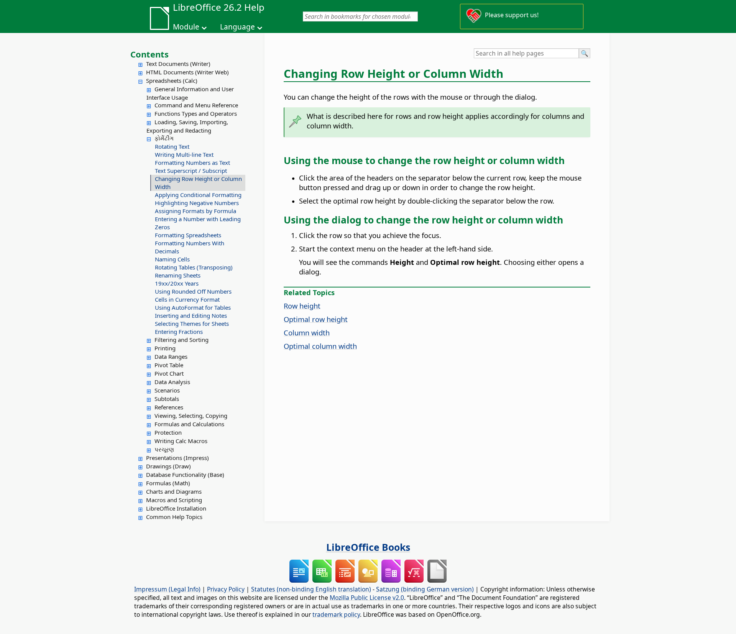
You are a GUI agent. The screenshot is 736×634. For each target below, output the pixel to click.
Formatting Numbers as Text (192, 162)
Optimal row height (316, 319)
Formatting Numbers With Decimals (189, 247)
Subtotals (166, 398)
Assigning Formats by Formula (195, 211)
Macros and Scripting (174, 500)
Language (237, 27)
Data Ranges (170, 356)
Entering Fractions (179, 331)
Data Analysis (172, 382)
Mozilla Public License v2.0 (367, 597)
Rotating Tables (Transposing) (194, 267)
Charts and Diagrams (174, 491)
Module (186, 27)
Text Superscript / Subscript (191, 170)
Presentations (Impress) (177, 458)
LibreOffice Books (368, 547)
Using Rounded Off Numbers (193, 291)
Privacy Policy (226, 589)
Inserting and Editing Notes (191, 315)
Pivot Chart (169, 373)
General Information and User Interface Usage (190, 93)
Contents (149, 54)
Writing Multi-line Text (184, 154)
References (168, 407)
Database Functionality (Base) (185, 474)
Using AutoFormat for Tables (193, 307)
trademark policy (336, 614)
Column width (307, 332)
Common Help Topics (174, 517)
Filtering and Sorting (181, 339)
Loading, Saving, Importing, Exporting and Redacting (187, 126)
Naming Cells (172, 259)
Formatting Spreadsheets (188, 235)
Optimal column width (320, 346)
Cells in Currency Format (187, 299)
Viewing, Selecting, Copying (190, 415)
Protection (168, 432)
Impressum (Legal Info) (167, 589)
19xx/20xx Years (177, 283)
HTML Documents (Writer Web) (187, 72)
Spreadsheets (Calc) (171, 80)
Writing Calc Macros (180, 441)
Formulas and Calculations (189, 424)
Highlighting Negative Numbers (197, 203)
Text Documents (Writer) (178, 63)
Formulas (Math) (168, 483)
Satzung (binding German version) (425, 589)
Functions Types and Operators (195, 113)
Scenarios (167, 390)
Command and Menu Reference (196, 105)
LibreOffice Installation (176, 508)
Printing (165, 348)
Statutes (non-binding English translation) (311, 589)
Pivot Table (168, 365)
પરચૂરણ (164, 449)
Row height (302, 305)
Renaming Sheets (177, 275)
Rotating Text (172, 146)
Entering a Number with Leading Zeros (198, 223)
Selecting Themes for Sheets (192, 323)
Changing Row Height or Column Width (198, 183)
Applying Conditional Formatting (198, 195)
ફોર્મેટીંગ (164, 138)
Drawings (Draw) (168, 466)
